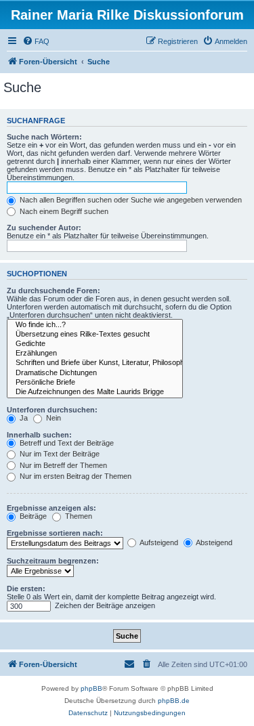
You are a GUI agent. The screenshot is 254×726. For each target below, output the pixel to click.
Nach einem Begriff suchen (63, 211)
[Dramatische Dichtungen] (95, 373)
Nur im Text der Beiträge (59, 454)
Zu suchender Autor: (44, 227)
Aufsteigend (158, 542)
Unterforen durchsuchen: (52, 410)
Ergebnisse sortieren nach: (55, 533)
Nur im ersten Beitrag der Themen (74, 476)
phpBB (91, 688)
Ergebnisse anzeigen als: (51, 508)
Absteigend (213, 542)
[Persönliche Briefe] (95, 382)
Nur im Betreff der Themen (62, 465)
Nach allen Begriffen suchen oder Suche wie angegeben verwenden (130, 200)
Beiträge (32, 516)
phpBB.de (174, 700)
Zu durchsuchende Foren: (53, 290)
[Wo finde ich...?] (95, 325)
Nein (52, 418)
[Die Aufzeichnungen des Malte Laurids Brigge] (95, 392)
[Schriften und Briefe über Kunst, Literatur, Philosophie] (95, 363)
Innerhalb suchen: (39, 435)
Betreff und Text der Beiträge (66, 443)
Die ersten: (26, 588)
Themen (77, 516)
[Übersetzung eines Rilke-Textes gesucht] (95, 334)
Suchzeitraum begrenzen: (53, 561)
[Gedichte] (95, 344)
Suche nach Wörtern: (44, 137)
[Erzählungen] (95, 353)
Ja (23, 418)
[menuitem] (35, 41)
